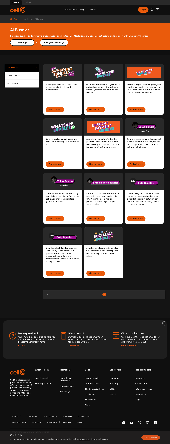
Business (28, 2)
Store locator (127, 345)
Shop (82, 10)
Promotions (65, 370)
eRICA (112, 389)
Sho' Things (65, 391)
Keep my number (43, 383)
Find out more (55, 109)
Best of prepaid (92, 378)
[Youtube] (132, 423)
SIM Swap (114, 383)
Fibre (87, 405)
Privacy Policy (52, 422)
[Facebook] (156, 423)
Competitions (141, 394)
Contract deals (92, 383)
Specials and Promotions (65, 379)
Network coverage (143, 389)
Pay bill (113, 394)
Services (93, 10)
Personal (15, 2)
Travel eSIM (90, 399)
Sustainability (67, 416)
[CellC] (17, 9)
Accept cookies (150, 437)
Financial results (32, 416)
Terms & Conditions (19, 422)
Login (143, 10)
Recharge (22, 42)
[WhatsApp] (124, 423)
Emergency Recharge (54, 42)
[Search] (152, 9)
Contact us (73, 345)
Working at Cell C (84, 416)
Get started (70, 10)
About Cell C (16, 416)
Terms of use (36, 422)
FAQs (20, 345)
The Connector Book (94, 389)
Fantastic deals (67, 386)
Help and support (143, 370)
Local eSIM (89, 394)
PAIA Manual (66, 422)
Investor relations (50, 416)
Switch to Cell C (42, 370)
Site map (80, 422)
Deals (87, 370)
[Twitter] (140, 423)
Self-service (115, 370)
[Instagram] (148, 423)
